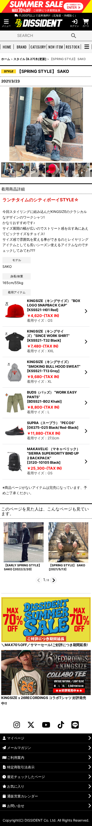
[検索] (73, 35)
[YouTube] (46, 725)
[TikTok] (61, 725)
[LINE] (75, 725)
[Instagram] (16, 725)
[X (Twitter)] (31, 725)
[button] (6, 23)
